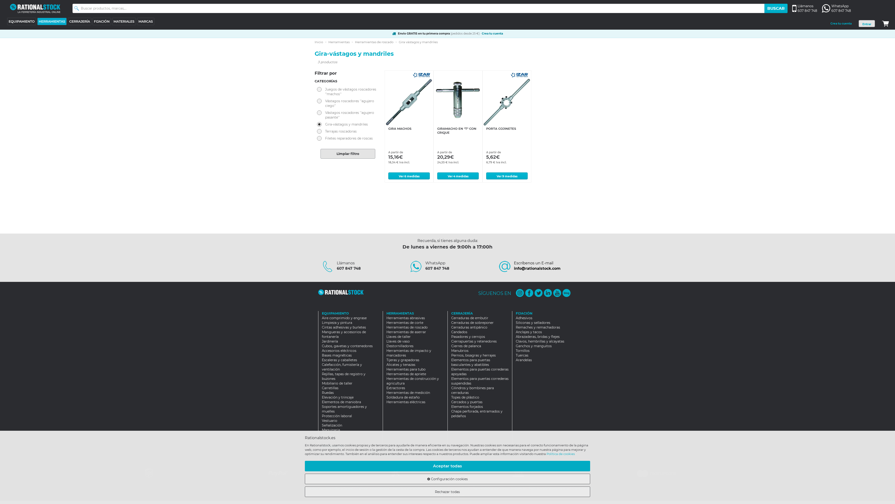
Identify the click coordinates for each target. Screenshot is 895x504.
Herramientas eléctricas (405, 402)
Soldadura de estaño (403, 397)
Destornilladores (399, 346)
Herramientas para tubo (406, 369)
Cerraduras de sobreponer (472, 323)
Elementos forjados (467, 407)
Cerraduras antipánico (469, 327)
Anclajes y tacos (529, 332)
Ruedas (328, 393)
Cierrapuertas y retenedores (474, 341)
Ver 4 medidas (458, 176)
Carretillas (330, 388)
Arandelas (524, 360)
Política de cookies (561, 454)
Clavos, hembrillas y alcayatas (540, 341)
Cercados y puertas (466, 402)
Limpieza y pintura (337, 323)
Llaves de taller (398, 337)
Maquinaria (331, 430)
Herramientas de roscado (374, 42)
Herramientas (339, 42)
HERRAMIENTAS (52, 21)
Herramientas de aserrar (406, 332)
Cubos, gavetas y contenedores (347, 346)
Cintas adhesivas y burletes (344, 327)
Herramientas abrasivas (405, 318)
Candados (459, 332)
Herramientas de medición (408, 393)
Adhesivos (524, 318)
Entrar (866, 24)
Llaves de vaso (398, 341)
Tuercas (522, 355)
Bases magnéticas (337, 355)
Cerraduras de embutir (469, 318)
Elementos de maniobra (341, 402)
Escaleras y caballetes (339, 360)
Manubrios (459, 351)
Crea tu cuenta (841, 23)
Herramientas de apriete (406, 374)
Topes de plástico (465, 397)
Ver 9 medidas (507, 176)
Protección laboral (337, 416)
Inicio (319, 42)
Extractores (395, 388)
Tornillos (523, 351)
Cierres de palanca (466, 346)
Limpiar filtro (348, 154)
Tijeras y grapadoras (402, 360)
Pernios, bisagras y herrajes (473, 355)
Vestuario (329, 421)
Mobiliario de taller (337, 383)
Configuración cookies (449, 479)
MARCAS (145, 21)
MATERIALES (124, 21)
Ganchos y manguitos (534, 346)
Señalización (332, 425)
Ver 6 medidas (409, 176)
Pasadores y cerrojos (468, 337)
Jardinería (330, 341)
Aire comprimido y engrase (344, 318)
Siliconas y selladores (533, 323)
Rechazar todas (447, 492)
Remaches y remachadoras (538, 327)
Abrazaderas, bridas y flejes (538, 337)
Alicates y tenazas (400, 365)
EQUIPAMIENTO (22, 21)
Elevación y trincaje (338, 397)
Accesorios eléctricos (339, 351)
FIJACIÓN (102, 21)
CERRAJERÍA (79, 21)
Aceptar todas (447, 466)
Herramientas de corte (404, 323)
